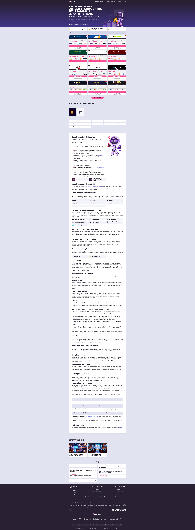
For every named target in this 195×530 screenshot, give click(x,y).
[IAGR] (74, 519)
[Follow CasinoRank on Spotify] (123, 510)
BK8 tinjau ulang (97, 47)
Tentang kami (119, 489)
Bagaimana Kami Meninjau (120, 493)
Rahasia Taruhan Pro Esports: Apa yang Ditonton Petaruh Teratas (96, 497)
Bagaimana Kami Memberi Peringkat (118, 495)
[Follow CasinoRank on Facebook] (113, 510)
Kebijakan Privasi (120, 497)
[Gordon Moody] (96, 519)
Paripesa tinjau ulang (97, 62)
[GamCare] (87, 519)
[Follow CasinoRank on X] (118, 510)
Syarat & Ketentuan (79, 528)
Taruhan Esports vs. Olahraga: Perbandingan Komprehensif (96, 493)
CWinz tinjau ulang (78, 93)
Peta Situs (117, 528)
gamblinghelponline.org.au (93, 416)
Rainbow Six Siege (74, 496)
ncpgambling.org (91, 404)
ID (69, 509)
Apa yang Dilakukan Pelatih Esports (97, 494)
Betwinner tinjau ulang (78, 62)
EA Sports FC (74, 497)
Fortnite (74, 492)
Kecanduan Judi (105, 528)
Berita (125, 1)
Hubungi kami (120, 491)
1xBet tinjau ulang (78, 47)
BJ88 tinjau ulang (117, 93)
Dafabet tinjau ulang (117, 62)
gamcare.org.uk (91, 412)
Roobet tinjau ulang (97, 93)
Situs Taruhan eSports (99, 1)
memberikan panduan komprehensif (95, 186)
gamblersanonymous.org (92, 401)
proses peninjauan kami (82, 140)
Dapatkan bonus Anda (78, 61)
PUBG (74, 494)
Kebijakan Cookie (93, 528)
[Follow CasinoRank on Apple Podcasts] (125, 510)
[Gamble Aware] (109, 519)
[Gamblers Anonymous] (80, 519)
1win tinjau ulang (117, 78)
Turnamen (113, 1)
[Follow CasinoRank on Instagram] (116, 510)
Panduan (119, 1)
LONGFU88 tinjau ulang (78, 78)
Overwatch (74, 490)
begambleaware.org (91, 408)
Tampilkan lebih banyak (97, 97)
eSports (107, 1)
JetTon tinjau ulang (97, 78)
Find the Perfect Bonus (96, 491)
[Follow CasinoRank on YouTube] (120, 510)
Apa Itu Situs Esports (97, 489)
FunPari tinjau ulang (116, 47)
